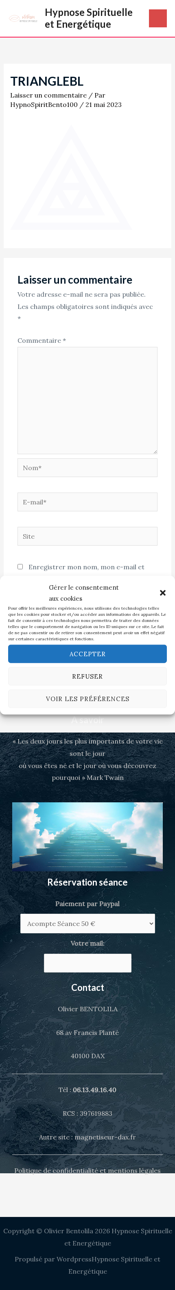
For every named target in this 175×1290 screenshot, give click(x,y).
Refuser (87, 676)
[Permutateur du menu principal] (158, 18)
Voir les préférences (87, 698)
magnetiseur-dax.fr (105, 1137)
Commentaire (42, 340)
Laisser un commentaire (48, 95)
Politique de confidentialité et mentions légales (87, 1170)
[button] (163, 593)
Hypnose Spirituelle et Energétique (89, 18)
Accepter (88, 653)
